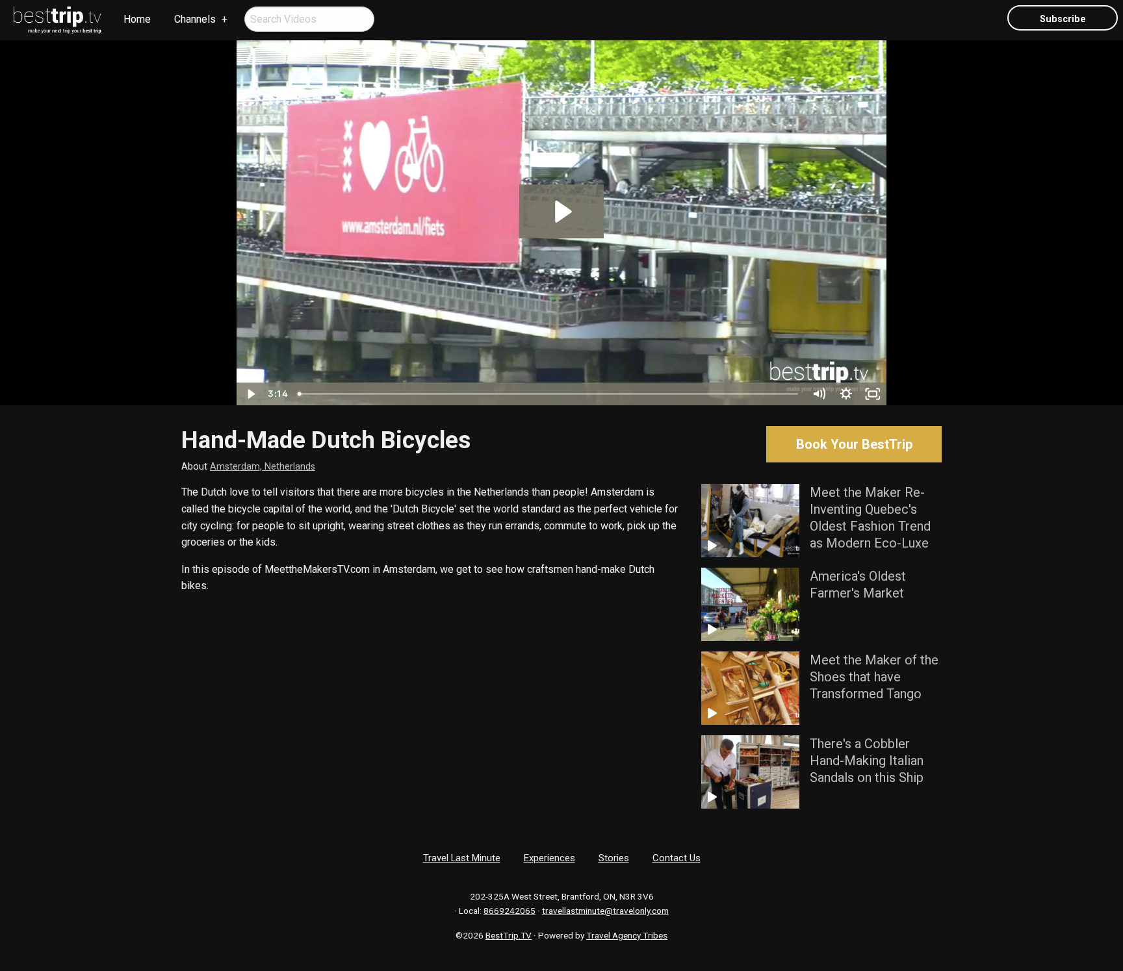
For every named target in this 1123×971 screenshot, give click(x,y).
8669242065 (510, 910)
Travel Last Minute (461, 858)
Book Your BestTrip (854, 444)
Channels (195, 19)
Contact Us (676, 858)
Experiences (549, 858)
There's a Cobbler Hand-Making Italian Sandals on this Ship (866, 760)
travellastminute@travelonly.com (605, 910)
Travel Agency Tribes (626, 935)
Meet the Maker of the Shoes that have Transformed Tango (874, 676)
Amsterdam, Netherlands (262, 466)
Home (137, 19)
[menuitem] (57, 20)
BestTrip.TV (508, 935)
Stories (614, 858)
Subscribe (1063, 19)
